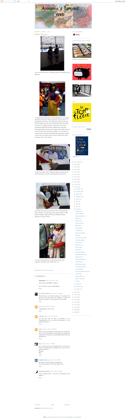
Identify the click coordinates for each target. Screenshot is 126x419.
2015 (75, 294)
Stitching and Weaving (80, 254)
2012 (75, 302)
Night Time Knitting (80, 259)
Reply (40, 288)
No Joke (77, 281)
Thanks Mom (78, 228)
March (77, 284)
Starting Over (78, 211)
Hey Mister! (78, 249)
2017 (75, 187)
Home (52, 404)
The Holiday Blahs (80, 240)
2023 (75, 172)
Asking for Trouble (80, 252)
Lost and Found (79, 269)
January (78, 289)
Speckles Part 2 (79, 221)
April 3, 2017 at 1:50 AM (56, 293)
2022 (75, 174)
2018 (75, 184)
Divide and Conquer (80, 233)
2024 (75, 169)
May (77, 206)
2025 (75, 167)
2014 (75, 297)
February (78, 286)
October (78, 194)
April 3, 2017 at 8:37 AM (48, 306)
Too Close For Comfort (81, 237)
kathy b (41, 329)
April (77, 209)
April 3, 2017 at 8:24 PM (56, 371)
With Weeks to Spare (80, 264)
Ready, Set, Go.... (79, 245)
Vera (40, 306)
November (78, 191)
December (78, 189)
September (78, 196)
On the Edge (78, 274)
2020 (75, 179)
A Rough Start (78, 230)
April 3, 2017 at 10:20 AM (49, 329)
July (77, 201)
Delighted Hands (43, 360)
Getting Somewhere (80, 216)
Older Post (67, 404)
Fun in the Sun (79, 242)
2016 (75, 292)
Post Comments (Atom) (47, 408)
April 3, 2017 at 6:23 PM (54, 360)
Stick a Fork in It (79, 223)
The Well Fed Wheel (44, 293)
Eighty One (78, 218)
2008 (75, 312)
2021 (75, 177)
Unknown (41, 316)
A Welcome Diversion (80, 266)
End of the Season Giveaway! (82, 271)
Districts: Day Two (80, 276)
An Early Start (79, 262)
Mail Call (77, 235)
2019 (75, 182)
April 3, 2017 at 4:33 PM (48, 343)
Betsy (40, 344)
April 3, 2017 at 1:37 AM (52, 280)
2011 (75, 304)
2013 (75, 299)
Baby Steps (78, 225)
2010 (75, 307)
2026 (75, 164)
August (78, 199)
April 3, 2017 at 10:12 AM (50, 316)
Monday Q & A (79, 257)
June (77, 204)
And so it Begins (79, 213)
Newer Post (37, 404)
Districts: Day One (79, 278)
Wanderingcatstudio (44, 371)
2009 (75, 309)
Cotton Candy (78, 247)
